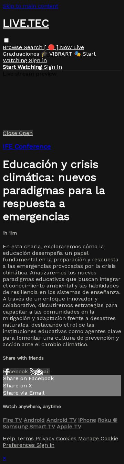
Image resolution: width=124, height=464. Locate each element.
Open (26, 133)
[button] (6, 40)
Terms (26, 438)
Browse (13, 47)
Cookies (67, 438)
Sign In (53, 67)
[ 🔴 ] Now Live (64, 47)
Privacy (45, 438)
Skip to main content (30, 6)
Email (42, 371)
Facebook (16, 371)
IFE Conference (27, 146)
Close (11, 133)
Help (10, 438)
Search (34, 47)
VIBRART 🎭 (65, 53)
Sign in (38, 60)
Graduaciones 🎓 (25, 53)
